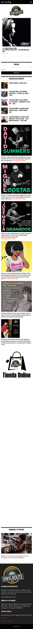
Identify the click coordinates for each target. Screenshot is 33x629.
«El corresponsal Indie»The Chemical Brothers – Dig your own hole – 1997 (16, 49)
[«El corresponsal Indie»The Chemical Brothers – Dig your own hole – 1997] (16, 32)
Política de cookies (6, 621)
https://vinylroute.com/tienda (18, 160)
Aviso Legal (4, 618)
